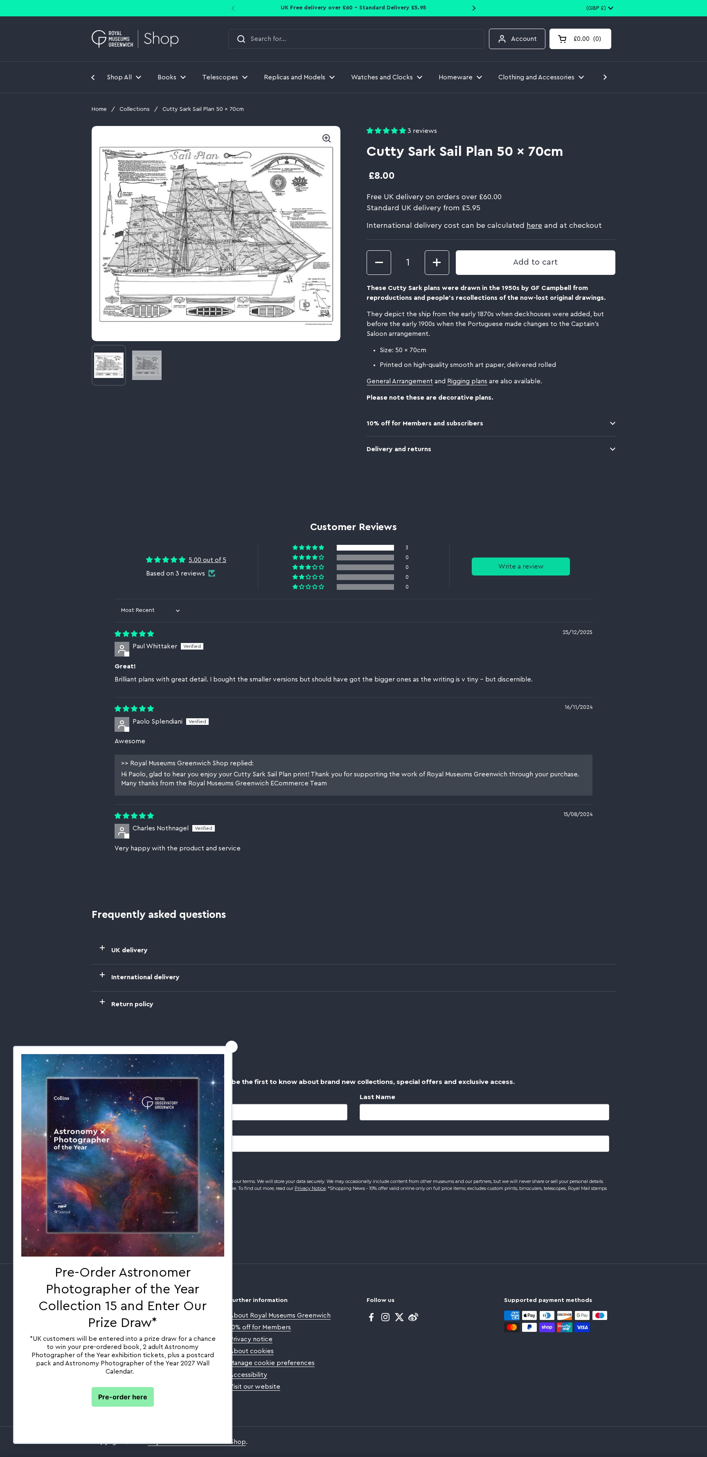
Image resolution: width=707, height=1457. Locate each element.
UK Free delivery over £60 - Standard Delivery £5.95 (353, 8)
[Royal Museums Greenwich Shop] (135, 39)
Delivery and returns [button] (399, 449)
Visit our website (254, 1386)
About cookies (251, 1351)
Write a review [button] (521, 566)
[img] (134, 634)
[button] (580, 39)
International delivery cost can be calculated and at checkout (484, 225)
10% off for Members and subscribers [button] (425, 423)
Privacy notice (250, 1339)
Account (524, 39)
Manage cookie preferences (272, 1363)
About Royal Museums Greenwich (280, 1315)
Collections (134, 109)
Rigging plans (467, 381)
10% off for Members (260, 1327)
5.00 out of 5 (207, 560)
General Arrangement (400, 381)
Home (99, 109)
